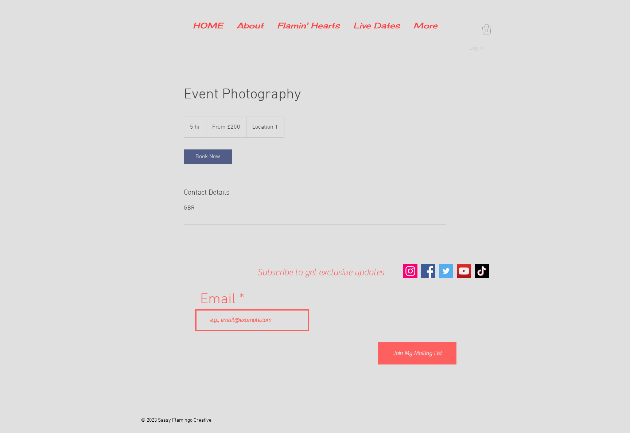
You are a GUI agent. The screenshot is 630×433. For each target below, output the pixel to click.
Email (218, 299)
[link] (208, 156)
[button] (486, 29)
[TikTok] (482, 271)
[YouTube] (464, 271)
